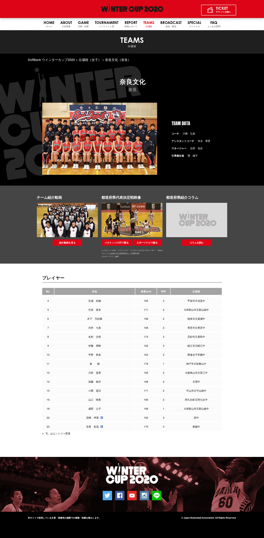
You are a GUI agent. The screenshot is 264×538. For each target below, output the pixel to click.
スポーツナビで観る (147, 242)
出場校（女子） (90, 59)
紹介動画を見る (67, 242)
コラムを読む (197, 242)
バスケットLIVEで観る (117, 242)
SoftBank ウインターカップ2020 (51, 59)
